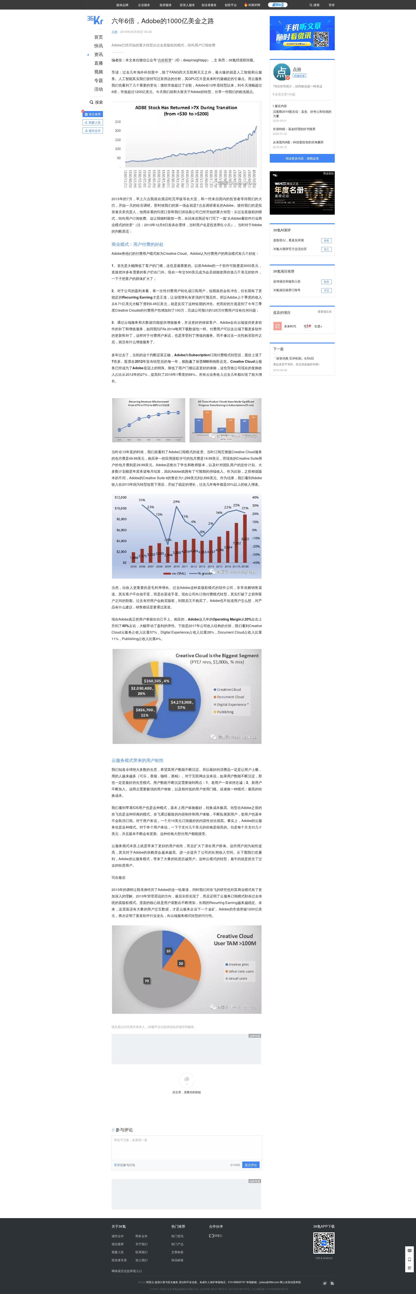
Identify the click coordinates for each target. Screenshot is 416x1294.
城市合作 (118, 1236)
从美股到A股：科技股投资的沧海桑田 (298, 142)
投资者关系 (119, 1260)
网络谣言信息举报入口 (127, 1271)
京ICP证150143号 (239, 1289)
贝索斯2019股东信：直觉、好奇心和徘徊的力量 (302, 113)
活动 (98, 89)
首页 (98, 37)
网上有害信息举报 (290, 1282)
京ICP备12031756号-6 (213, 1289)
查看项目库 (325, 311)
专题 (98, 80)
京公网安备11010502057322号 (270, 1289)
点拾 (115, 31)
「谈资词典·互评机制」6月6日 (293, 358)
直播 (98, 63)
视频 (98, 71)
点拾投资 (165, 59)
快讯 (98, 45)
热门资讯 (177, 1236)
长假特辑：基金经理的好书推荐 (294, 129)
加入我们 (141, 1260)
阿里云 (150, 1282)
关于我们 (141, 1244)
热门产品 (177, 1244)
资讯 (98, 54)
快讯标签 (177, 1260)
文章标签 (177, 1252)
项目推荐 (118, 1244)
